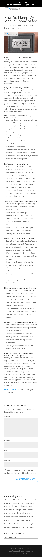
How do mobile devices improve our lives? (20, 517)
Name (7, 441)
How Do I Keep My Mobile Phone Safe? (19, 527)
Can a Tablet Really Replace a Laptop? (18, 524)
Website (7, 460)
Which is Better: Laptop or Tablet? (17, 520)
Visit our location (11, 389)
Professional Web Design (19, 551)
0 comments (16, 28)
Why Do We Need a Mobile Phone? (17, 513)
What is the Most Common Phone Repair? (20, 500)
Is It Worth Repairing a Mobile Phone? (18, 510)
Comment (8, 416)
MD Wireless (11, 25)
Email (7, 450)
